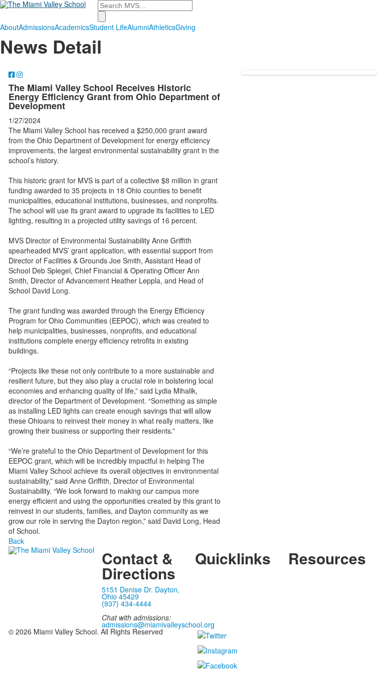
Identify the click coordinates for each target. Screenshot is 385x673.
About (9, 27)
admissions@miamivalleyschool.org (158, 624)
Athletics (162, 27)
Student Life (108, 27)
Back (16, 541)
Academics (72, 27)
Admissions (37, 27)
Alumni (138, 27)
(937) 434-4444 (126, 603)
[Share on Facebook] (13, 74)
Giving (185, 27)
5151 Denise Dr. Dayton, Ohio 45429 (140, 592)
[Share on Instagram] (20, 74)
